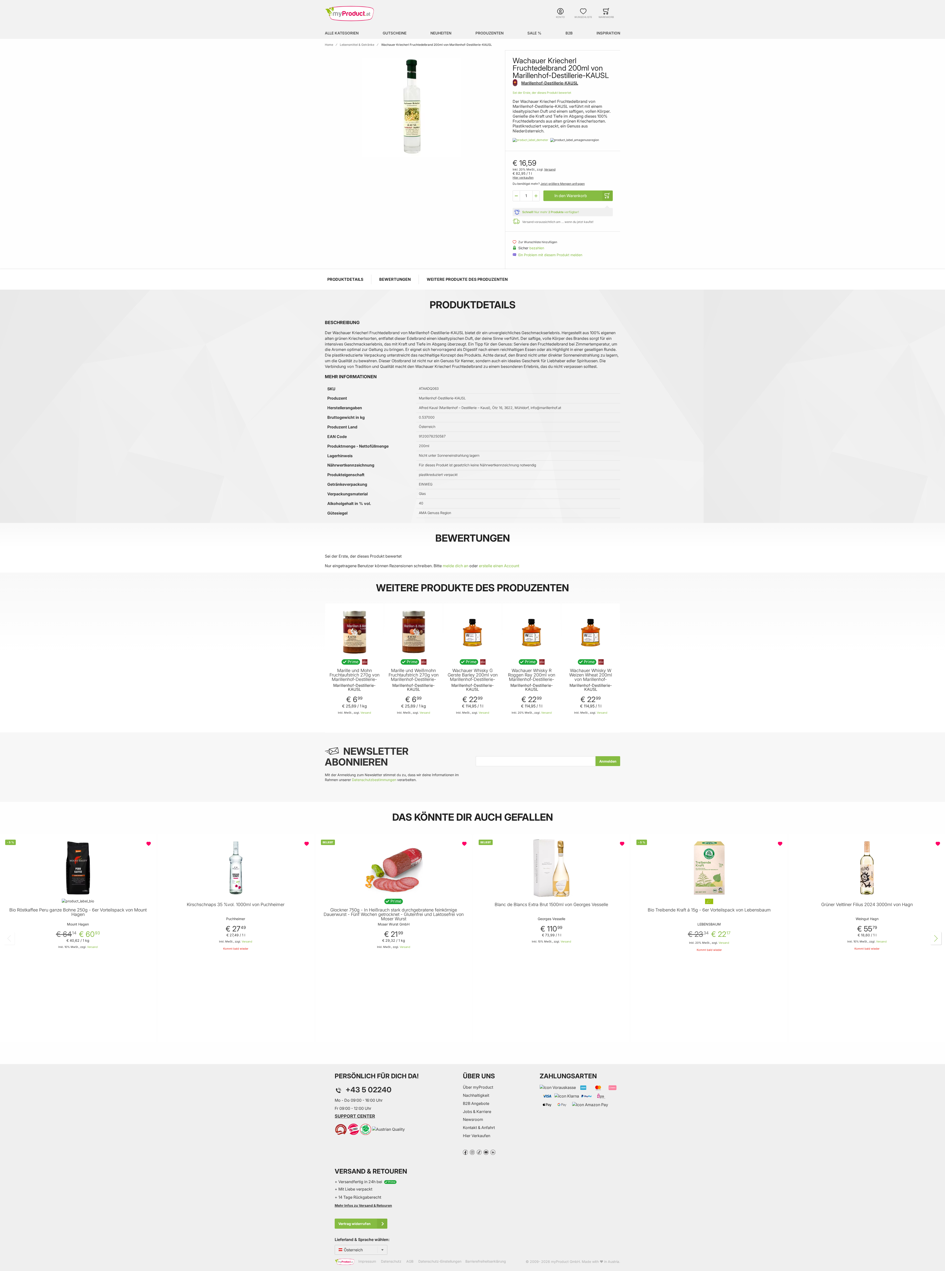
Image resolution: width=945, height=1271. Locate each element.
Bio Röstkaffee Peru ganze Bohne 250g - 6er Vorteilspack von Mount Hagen (78, 912)
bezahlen (536, 248)
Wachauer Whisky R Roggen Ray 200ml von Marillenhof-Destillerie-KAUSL (531, 677)
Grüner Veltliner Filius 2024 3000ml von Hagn (867, 904)
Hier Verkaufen (476, 1135)
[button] (516, 195)
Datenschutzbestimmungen (374, 780)
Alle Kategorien (342, 33)
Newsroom (473, 1119)
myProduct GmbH (565, 1261)
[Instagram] (472, 1151)
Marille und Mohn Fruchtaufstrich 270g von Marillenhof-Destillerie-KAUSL (354, 677)
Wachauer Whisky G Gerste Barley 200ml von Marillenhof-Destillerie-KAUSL (473, 677)
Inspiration (608, 33)
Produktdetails (345, 279)
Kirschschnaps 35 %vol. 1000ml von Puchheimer (235, 904)
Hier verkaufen (523, 177)
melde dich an (455, 565)
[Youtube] (486, 1151)
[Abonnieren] (608, 761)
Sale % (534, 33)
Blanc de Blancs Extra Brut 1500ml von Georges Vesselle (551, 904)
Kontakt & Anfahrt (479, 1127)
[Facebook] (465, 1151)
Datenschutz (391, 1261)
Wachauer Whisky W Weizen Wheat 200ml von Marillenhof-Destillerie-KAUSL (590, 677)
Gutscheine (395, 33)
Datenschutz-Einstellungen (439, 1261)
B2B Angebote (476, 1103)
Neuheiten (440, 33)
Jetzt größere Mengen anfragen (562, 184)
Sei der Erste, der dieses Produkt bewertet (542, 92)
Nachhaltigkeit (476, 1095)
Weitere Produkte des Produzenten (467, 279)
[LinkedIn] (492, 1151)
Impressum (367, 1261)
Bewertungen (395, 279)
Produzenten (489, 33)
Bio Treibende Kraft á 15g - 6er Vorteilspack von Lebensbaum (709, 910)
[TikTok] (479, 1151)
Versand (549, 169)
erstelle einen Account (499, 565)
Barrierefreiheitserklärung (485, 1261)
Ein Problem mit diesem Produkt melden (550, 255)
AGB (409, 1261)
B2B (569, 33)
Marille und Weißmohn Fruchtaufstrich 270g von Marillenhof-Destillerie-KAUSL (414, 677)
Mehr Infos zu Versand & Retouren (363, 1205)
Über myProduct (478, 1087)
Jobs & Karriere (477, 1111)
